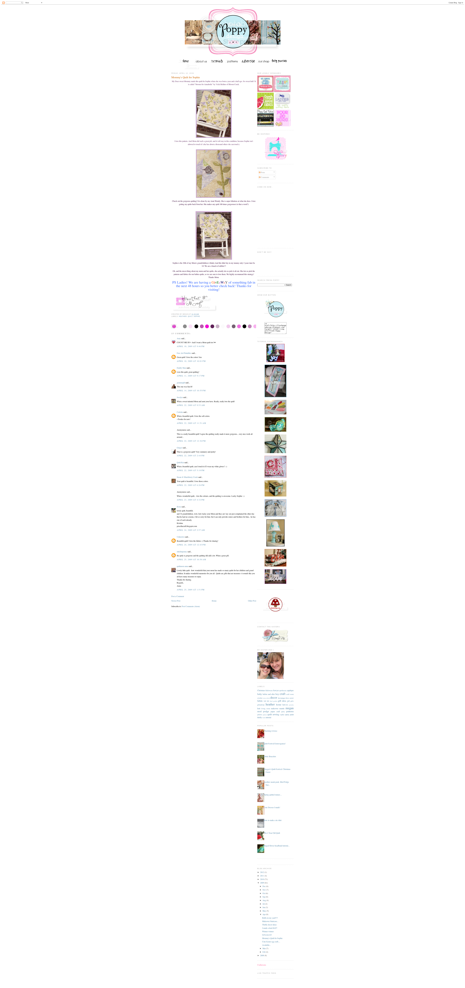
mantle (281, 708)
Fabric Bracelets (270, 756)
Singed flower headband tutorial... (277, 845)
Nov (264, 889)
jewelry (291, 705)
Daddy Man (181, 368)
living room (265, 708)
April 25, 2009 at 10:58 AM (191, 559)
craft (282, 694)
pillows (259, 714)
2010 (262, 879)
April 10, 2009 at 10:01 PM (191, 361)
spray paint (289, 714)
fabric (260, 700)
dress (287, 698)
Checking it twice (270, 731)
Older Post (252, 600)
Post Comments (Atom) (191, 606)
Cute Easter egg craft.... (271, 941)
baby (259, 693)
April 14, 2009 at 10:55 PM (191, 390)
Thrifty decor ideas (269, 924)
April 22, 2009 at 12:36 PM (191, 441)
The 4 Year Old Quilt (272, 833)
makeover (274, 708)
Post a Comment (177, 596)
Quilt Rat (180, 462)
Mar (264, 948)
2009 (262, 882)
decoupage (281, 698)
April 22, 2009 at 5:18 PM (191, 470)
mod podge (263, 711)
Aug (264, 900)
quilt (190, 316)
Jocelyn (180, 397)
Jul (264, 903)
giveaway (261, 704)
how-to (285, 704)
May (265, 911)
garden (275, 701)
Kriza (179, 506)
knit (258, 708)
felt (268, 701)
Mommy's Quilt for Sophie (185, 77)
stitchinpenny (182, 551)
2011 (262, 875)
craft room (290, 694)
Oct (264, 893)
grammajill (181, 382)
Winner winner (268, 931)
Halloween (269, 690)
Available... (266, 945)
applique (290, 690)
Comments (264, 177)
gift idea (282, 700)
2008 (262, 955)
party (283, 711)
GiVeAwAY (267, 934)
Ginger (179, 447)
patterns (290, 711)
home (278, 704)
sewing (276, 714)
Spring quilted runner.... (273, 794)
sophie (197, 316)
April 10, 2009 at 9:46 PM (191, 346)
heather (183, 316)
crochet (259, 698)
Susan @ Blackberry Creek (187, 477)
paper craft (275, 711)
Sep (264, 896)
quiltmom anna (182, 566)
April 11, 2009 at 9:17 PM (191, 375)
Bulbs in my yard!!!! (270, 918)
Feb (264, 952)
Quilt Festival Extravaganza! (275, 743)
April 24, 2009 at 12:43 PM (191, 544)
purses (265, 715)
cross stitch (266, 698)
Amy (179, 338)
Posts (262, 172)
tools (263, 717)
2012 (262, 872)
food (271, 701)
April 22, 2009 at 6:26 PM (191, 485)
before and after (269, 694)
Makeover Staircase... (270, 921)
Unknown (180, 536)
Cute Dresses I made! (272, 807)
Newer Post (175, 600)
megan (290, 708)
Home (214, 600)
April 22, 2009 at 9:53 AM (191, 405)
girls (292, 701)
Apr (264, 914)
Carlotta (180, 412)
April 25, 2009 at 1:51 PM (191, 589)
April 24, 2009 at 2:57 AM (191, 530)
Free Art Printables (184, 353)
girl (288, 701)
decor (273, 697)
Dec (264, 886)
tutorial (268, 717)
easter (292, 698)
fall (265, 701)
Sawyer (276, 690)
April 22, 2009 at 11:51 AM (191, 423)
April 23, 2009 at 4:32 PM (191, 499)
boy (277, 693)
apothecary (283, 690)
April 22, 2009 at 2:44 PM (191, 455)
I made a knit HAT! (269, 928)
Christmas (261, 690)
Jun (264, 907)
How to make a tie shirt (272, 820)
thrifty (259, 717)
